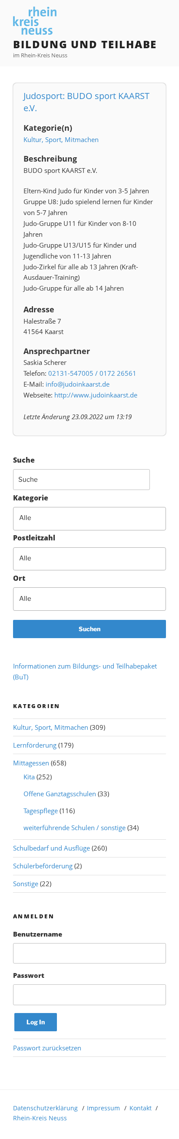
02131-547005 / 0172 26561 (92, 373)
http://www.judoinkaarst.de (95, 395)
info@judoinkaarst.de (77, 384)
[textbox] (95, 518)
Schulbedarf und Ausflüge (51, 848)
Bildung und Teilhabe (85, 44)
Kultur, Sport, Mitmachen (61, 139)
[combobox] (89, 518)
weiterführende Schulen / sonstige (74, 827)
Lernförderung (34, 745)
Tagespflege (40, 810)
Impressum (103, 1108)
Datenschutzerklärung (45, 1108)
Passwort (28, 975)
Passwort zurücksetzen (47, 1047)
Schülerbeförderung (43, 865)
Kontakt (140, 1108)
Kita (29, 776)
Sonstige (25, 883)
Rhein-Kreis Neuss (40, 1118)
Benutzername (37, 934)
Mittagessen (31, 762)
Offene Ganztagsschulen (59, 793)
